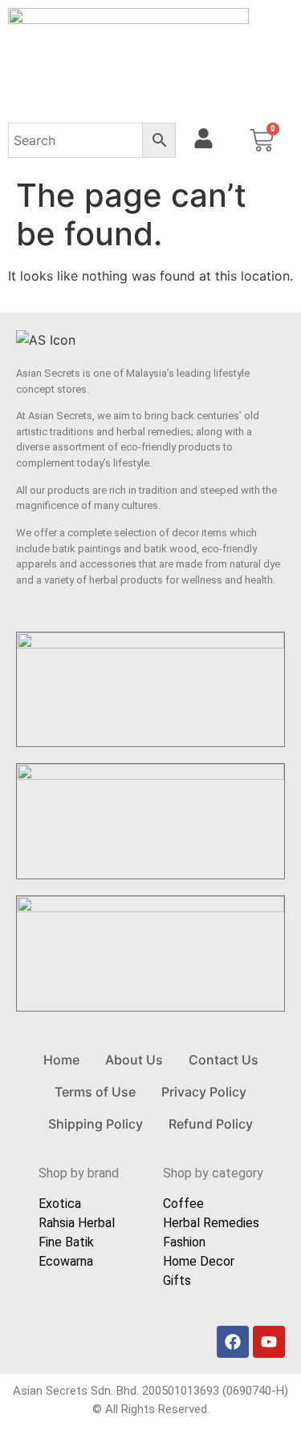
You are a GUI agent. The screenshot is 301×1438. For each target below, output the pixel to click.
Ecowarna (66, 1261)
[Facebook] (233, 1342)
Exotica (60, 1203)
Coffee (183, 1203)
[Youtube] (269, 1342)
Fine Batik (66, 1242)
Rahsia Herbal (77, 1222)
